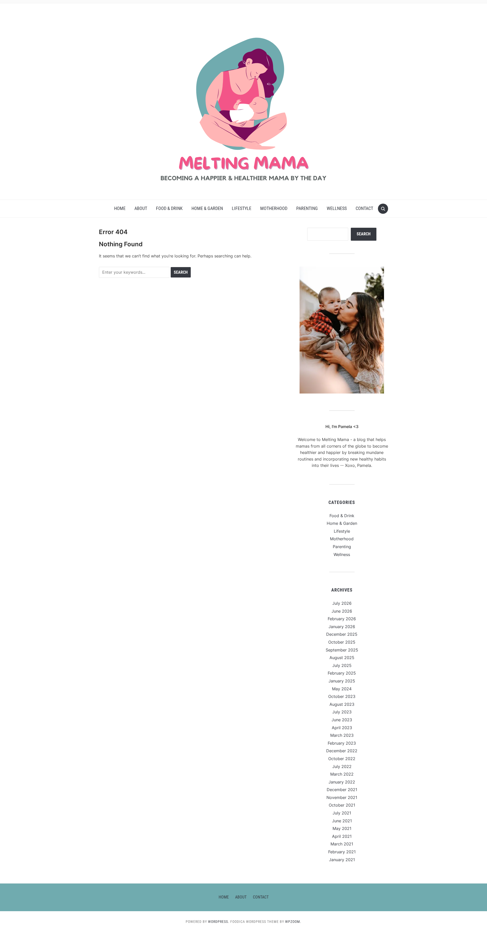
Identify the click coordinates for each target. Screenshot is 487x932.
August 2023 (341, 704)
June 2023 (342, 719)
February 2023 (342, 743)
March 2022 (342, 774)
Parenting (307, 208)
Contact (364, 208)
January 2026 (341, 626)
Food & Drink (169, 208)
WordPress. (218, 922)
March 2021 (342, 843)
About (140, 208)
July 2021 (342, 812)
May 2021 (342, 828)
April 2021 (342, 836)
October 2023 (341, 696)
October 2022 (341, 758)
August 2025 (341, 657)
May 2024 (342, 688)
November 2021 (341, 797)
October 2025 (341, 642)
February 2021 (342, 851)
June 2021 (342, 820)
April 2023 (342, 727)
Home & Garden (207, 208)
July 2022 (342, 766)
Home (120, 208)
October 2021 (342, 805)
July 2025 (342, 665)
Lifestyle (241, 208)
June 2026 (342, 611)
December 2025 (341, 634)
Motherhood (273, 208)
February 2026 (342, 618)
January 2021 (342, 859)
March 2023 (342, 735)
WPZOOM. (293, 922)
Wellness (337, 208)
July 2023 (342, 711)
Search (364, 234)
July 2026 (342, 603)
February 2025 (342, 673)
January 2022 (341, 781)
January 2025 (341, 680)
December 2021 (342, 789)
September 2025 (342, 649)
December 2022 (341, 750)
